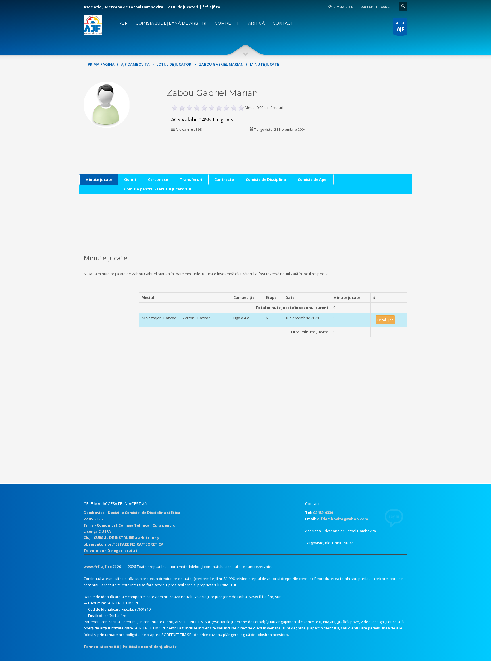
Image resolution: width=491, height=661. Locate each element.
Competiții (227, 23)
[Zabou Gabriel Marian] (107, 104)
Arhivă (256, 23)
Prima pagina (101, 64)
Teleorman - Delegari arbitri (110, 550)
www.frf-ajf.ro (98, 566)
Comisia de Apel (313, 179)
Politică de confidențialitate (150, 646)
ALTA (400, 26)
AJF (123, 23)
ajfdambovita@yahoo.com (342, 518)
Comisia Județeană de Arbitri (171, 23)
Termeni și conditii (101, 646)
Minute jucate (98, 179)
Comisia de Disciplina (266, 179)
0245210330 (323, 512)
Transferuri (191, 179)
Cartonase (158, 179)
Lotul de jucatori (174, 64)
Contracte (224, 179)
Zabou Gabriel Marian (221, 64)
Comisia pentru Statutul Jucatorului (159, 189)
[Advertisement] (368, 117)
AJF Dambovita (135, 64)
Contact (283, 23)
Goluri (130, 179)
